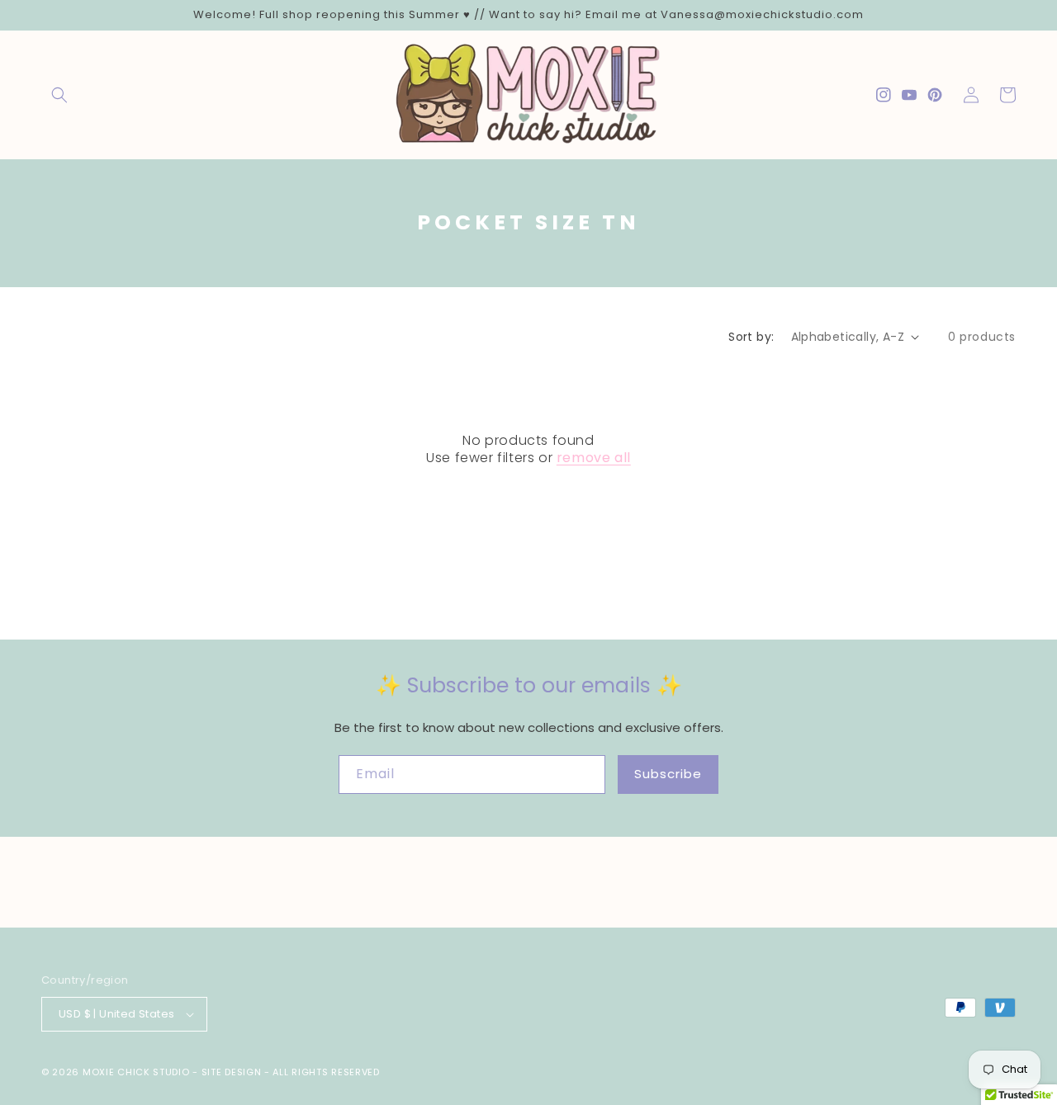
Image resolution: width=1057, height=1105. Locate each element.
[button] (59, 95)
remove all (594, 458)
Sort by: (751, 336)
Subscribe (668, 773)
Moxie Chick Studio (136, 1072)
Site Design (231, 1072)
